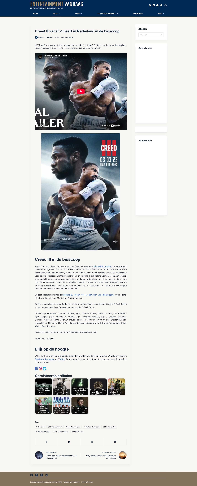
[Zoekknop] (161, 35)
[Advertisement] (151, 86)
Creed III (40, 427)
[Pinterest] (161, 5)
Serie (77, 13)
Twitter (61, 359)
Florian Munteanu (55, 427)
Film (55, 13)
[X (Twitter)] (154, 5)
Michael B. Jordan (102, 266)
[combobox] (149, 34)
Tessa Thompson (89, 295)
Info (160, 13)
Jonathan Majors (106, 295)
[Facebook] (150, 5)
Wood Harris (77, 431)
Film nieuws (69, 37)
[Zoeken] (166, 5)
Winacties (138, 13)
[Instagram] (157, 5)
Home (35, 13)
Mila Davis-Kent (109, 427)
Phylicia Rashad (42, 431)
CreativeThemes (87, 482)
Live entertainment (106, 13)
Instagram (50, 359)
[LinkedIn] (115, 442)
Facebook (39, 359)
